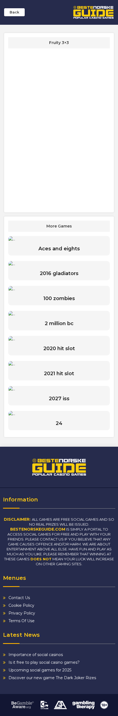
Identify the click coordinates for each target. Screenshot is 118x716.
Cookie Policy (21, 605)
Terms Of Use (22, 620)
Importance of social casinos (36, 654)
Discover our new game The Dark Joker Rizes (52, 677)
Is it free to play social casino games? (44, 662)
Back (14, 12)
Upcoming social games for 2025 (40, 670)
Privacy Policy (22, 613)
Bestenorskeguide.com (37, 529)
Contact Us (19, 597)
